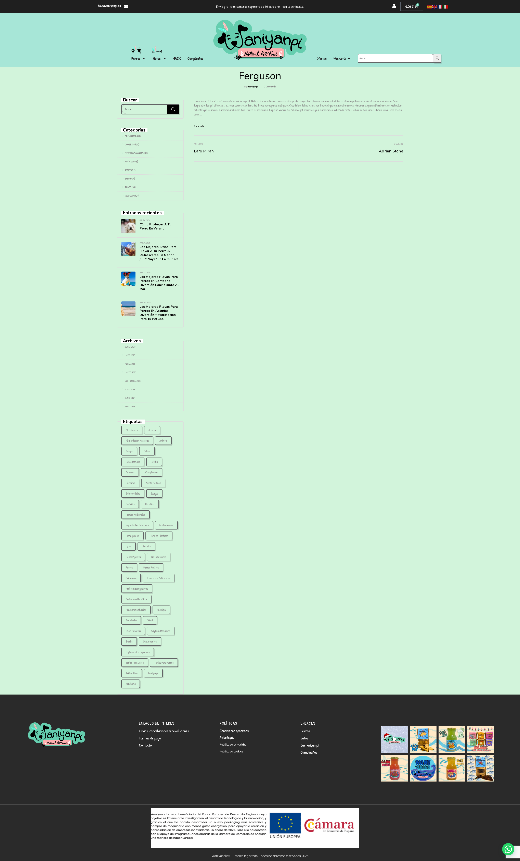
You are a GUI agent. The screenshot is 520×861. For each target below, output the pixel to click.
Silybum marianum (160, 631)
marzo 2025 (130, 372)
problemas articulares (158, 578)
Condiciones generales (234, 730)
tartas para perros (163, 662)
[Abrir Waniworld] (349, 58)
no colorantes (158, 557)
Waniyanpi (253, 86)
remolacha (131, 620)
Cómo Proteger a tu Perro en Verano (155, 226)
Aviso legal (226, 737)
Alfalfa (152, 430)
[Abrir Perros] (144, 58)
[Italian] (445, 6)
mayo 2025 (130, 355)
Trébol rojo (132, 673)
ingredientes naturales (137, 525)
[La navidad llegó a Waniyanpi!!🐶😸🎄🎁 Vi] (394, 739)
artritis (163, 440)
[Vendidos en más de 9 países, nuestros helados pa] (480, 739)
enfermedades (133, 493)
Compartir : (200, 126)
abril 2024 (130, 406)
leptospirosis (132, 536)
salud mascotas (133, 631)
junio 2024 (130, 398)
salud (150, 620)
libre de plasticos (159, 536)
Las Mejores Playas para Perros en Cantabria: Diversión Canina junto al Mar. (159, 283)
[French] (440, 6)
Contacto (145, 745)
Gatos (304, 738)
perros (129, 567)
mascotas (146, 546)
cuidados (130, 472)
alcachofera (132, 430)
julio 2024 (130, 389)
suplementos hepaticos (138, 652)
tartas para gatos (135, 662)
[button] (508, 849)
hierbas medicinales (135, 514)
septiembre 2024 (133, 381)
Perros (305, 731)
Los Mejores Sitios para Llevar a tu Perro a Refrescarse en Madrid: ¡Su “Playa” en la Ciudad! (159, 253)
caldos (147, 451)
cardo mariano (133, 462)
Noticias (129, 161)
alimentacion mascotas (137, 440)
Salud (128, 178)
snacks (129, 641)
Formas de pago (150, 738)
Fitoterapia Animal (134, 153)
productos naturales (136, 610)
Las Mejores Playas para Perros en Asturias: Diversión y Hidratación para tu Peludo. (159, 312)
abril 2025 (130, 363)
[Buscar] (173, 109)
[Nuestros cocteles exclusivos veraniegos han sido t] (452, 768)
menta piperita (133, 557)
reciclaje (161, 610)
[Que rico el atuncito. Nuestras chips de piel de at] (480, 768)
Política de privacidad (233, 744)
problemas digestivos (137, 588)
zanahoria (130, 684)
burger (129, 451)
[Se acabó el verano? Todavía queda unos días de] (423, 768)
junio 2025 (130, 346)
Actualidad (130, 136)
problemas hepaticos (136, 599)
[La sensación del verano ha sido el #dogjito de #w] (452, 739)
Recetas (129, 170)
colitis (154, 462)
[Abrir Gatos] (165, 58)
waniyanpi (153, 673)
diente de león (153, 483)
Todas (128, 187)
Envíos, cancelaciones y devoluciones (164, 731)
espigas (154, 493)
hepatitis (149, 504)
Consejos (130, 144)
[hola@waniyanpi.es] (126, 6)
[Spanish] (429, 6)
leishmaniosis (166, 525)
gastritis (130, 504)
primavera (131, 578)
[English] (435, 6)
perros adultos (151, 567)
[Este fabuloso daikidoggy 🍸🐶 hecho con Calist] (394, 768)
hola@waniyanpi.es (109, 5)
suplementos (150, 641)
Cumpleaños (151, 472)
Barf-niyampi (309, 745)
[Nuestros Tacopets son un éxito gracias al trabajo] (423, 739)
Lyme (128, 546)
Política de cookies (231, 751)
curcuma (130, 483)
